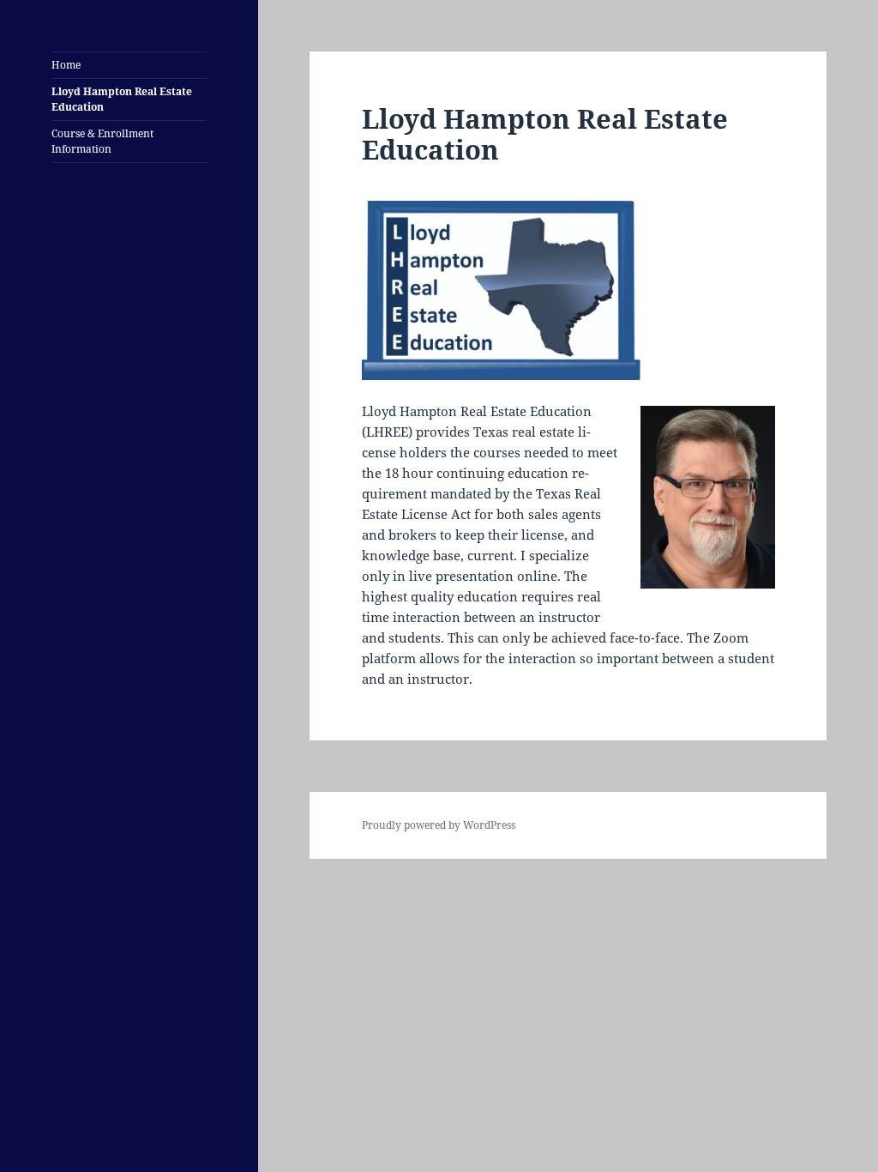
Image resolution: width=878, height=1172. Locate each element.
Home (66, 64)
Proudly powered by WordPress (438, 825)
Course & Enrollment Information (102, 141)
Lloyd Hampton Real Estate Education (121, 99)
